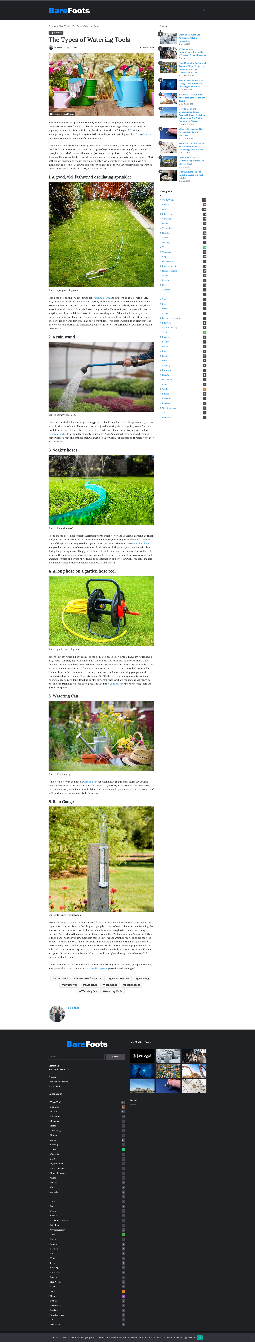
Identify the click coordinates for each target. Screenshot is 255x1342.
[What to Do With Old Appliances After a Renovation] (168, 38)
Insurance (166, 417)
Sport (165, 299)
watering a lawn (101, 297)
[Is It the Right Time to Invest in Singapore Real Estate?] (168, 175)
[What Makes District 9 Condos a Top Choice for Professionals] (168, 161)
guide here (115, 683)
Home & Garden (169, 270)
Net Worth (167, 379)
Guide (165, 275)
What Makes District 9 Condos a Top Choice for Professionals (191, 160)
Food (164, 351)
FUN (164, 384)
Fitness (165, 393)
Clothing (166, 365)
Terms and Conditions (59, 1081)
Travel (165, 247)
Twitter (134, 1100)
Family (165, 356)
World (165, 389)
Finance (166, 337)
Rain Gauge (111, 984)
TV (163, 294)
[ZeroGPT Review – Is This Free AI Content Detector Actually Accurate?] (142, 1056)
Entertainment (169, 266)
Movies (165, 280)
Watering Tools (113, 991)
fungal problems (142, 543)
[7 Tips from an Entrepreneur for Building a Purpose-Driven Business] (168, 53)
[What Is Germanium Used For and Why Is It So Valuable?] (168, 133)
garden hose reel (119, 978)
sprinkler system (98, 968)
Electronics (167, 398)
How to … (166, 233)
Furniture (166, 370)
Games (53, 1296)
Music (165, 308)
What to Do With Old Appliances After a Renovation (189, 37)
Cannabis (166, 252)
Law (164, 304)
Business (166, 204)
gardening (143, 978)
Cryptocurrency (169, 327)
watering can (90, 781)
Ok (199, 1337)
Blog (164, 256)
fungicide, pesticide (59, 434)
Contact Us (54, 1077)
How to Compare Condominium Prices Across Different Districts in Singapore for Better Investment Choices (192, 115)
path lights (91, 984)
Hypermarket (168, 261)
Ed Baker (58, 48)
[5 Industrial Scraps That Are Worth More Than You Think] (168, 98)
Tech (164, 332)
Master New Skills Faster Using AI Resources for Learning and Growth (191, 83)
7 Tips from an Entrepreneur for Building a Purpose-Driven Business (192, 52)
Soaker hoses (132, 984)
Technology (167, 228)
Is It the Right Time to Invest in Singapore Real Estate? (191, 174)
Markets (166, 403)
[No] (251, 1337)
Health (165, 209)
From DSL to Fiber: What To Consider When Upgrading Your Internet (191, 146)
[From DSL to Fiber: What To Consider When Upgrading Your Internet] (168, 147)
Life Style (166, 322)
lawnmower (70, 984)
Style (164, 360)
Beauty (165, 341)
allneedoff (147, 134)
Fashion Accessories (171, 318)
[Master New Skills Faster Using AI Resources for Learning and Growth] (168, 84)
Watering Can (89, 991)
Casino (165, 313)
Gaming (166, 242)
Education (167, 214)
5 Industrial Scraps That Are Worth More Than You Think (192, 97)
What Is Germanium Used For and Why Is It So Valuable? (191, 132)
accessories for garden (89, 978)
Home (53, 26)
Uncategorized (169, 408)
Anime (165, 237)
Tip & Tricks (64, 26)
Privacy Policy (55, 1086)
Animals (166, 289)
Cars (164, 285)
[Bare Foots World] (69, 10)
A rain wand (61, 978)
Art (163, 412)
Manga (165, 375)
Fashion (166, 346)
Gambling (166, 218)
